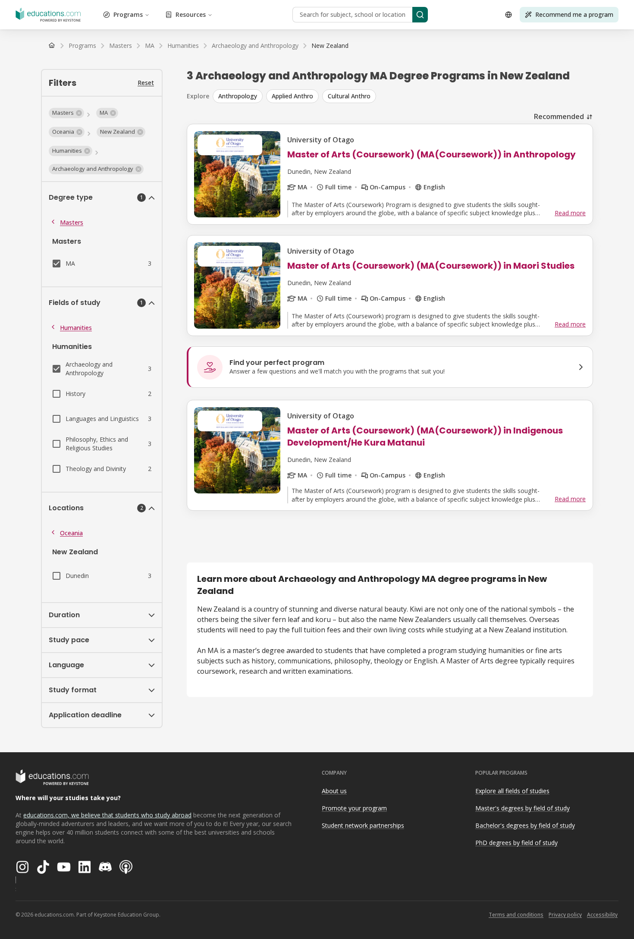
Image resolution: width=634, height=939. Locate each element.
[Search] (420, 14)
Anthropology (237, 96)
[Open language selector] (508, 14)
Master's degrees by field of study (522, 808)
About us (334, 791)
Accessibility (602, 914)
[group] (403, 96)
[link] (329, 45)
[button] (66, 113)
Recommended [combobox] (559, 116)
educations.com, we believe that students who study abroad (107, 815)
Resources (191, 14)
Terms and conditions (516, 914)
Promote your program (354, 808)
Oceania (71, 533)
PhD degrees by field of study (516, 843)
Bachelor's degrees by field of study (525, 825)
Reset (146, 83)
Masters (71, 222)
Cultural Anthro (349, 96)
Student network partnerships (363, 825)
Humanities (76, 327)
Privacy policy (565, 914)
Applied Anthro (292, 96)
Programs (128, 14)
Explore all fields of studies (512, 791)
